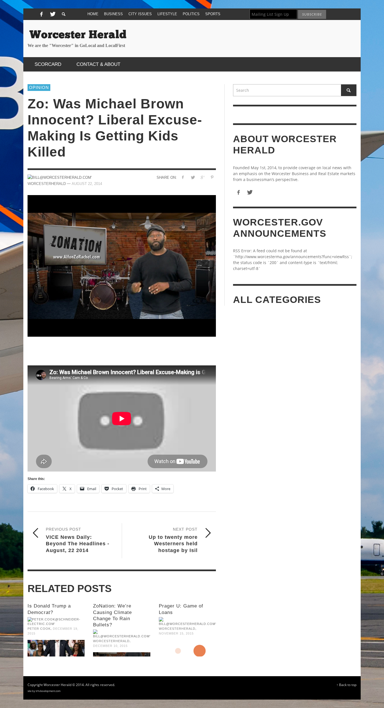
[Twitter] (52, 14)
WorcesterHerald (111, 641)
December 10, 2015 (110, 645)
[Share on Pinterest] (212, 177)
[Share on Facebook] (183, 177)
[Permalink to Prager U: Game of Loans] (187, 648)
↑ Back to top (346, 684)
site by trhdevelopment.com (44, 691)
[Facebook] (41, 14)
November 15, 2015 (176, 633)
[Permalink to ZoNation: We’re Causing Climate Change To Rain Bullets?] (121, 654)
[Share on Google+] (202, 177)
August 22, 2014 (87, 184)
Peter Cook (39, 628)
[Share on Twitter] (192, 177)
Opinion (39, 87)
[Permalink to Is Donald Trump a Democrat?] (56, 648)
